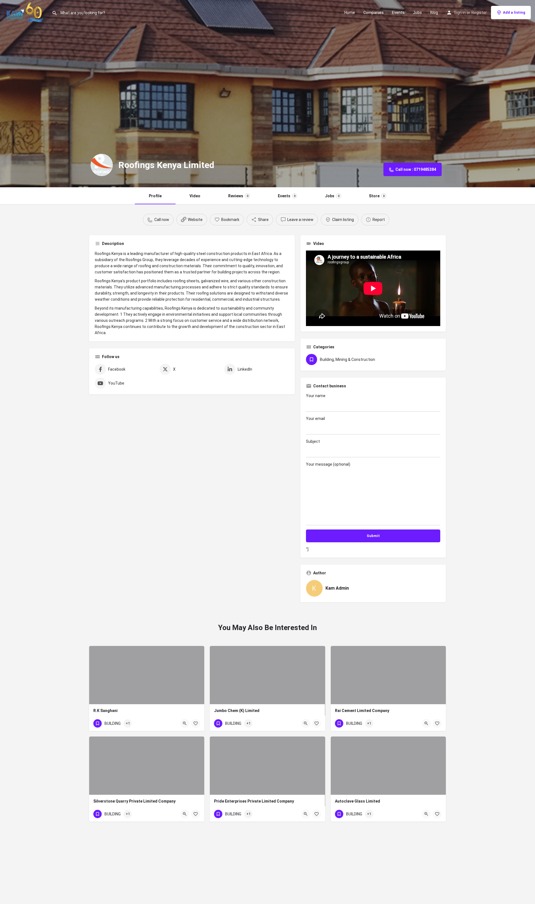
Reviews (238, 196)
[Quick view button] (184, 723)
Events (398, 12)
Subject (313, 441)
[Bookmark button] (195, 723)
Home (349, 12)
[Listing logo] (102, 165)
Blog (434, 12)
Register (479, 12)
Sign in (460, 12)
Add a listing (514, 12)
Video (194, 196)
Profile (155, 196)
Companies (373, 12)
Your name (315, 395)
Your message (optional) (328, 464)
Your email (315, 418)
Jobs (417, 12)
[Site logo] (26, 12)
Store (377, 196)
